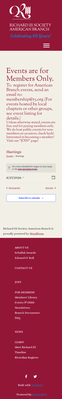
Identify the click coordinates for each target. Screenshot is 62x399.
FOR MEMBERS (25, 292)
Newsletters (22, 307)
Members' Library (26, 297)
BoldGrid (37, 385)
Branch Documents (27, 312)
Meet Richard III (25, 347)
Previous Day (14, 188)
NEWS (19, 331)
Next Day (49, 188)
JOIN (18, 282)
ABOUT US (21, 247)
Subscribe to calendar (29, 198)
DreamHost (39, 394)
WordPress (37, 233)
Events (9, 156)
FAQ (17, 317)
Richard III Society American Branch (30, 27)
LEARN (19, 342)
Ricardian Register (26, 357)
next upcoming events (27, 169)
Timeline (20, 352)
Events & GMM (24, 302)
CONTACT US (23, 268)
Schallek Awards (25, 252)
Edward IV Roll (24, 257)
